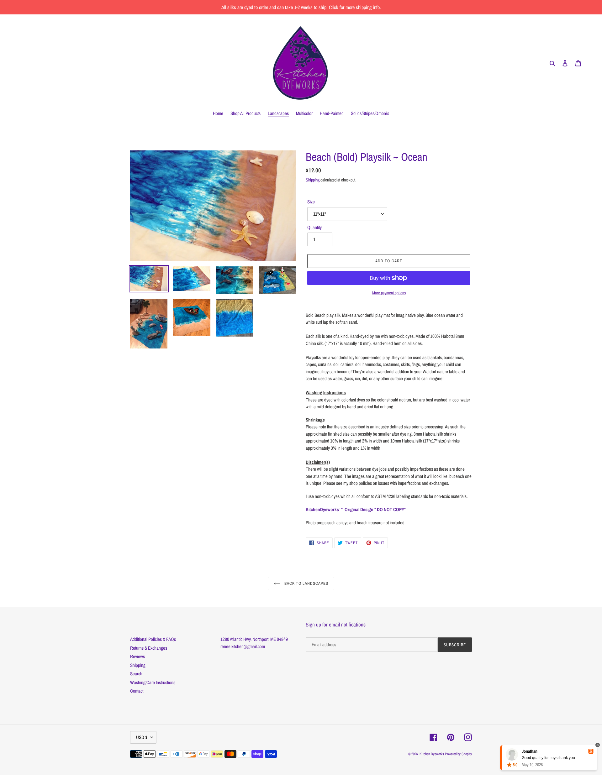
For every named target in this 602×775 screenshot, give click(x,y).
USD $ (141, 737)
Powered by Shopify (458, 754)
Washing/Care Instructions (152, 682)
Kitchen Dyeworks (432, 754)
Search (136, 673)
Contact (136, 691)
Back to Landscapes (306, 583)
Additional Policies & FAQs (153, 639)
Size (311, 201)
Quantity (314, 227)
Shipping (312, 180)
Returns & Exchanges (148, 648)
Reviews (137, 656)
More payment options (389, 293)
